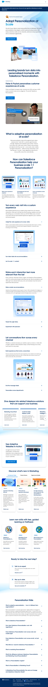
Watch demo (10, 38)
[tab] (12, 475)
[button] (45, 418)
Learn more (10, 97)
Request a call (18, 572)
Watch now (5, 509)
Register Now (4, 9)
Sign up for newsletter (20, 585)
